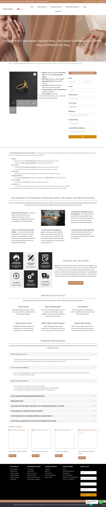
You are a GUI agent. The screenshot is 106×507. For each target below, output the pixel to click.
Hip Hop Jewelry (56, 7)
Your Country (73, 103)
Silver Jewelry (41, 7)
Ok (91, 504)
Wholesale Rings (24, 63)
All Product (16, 63)
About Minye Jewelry (72, 7)
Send (82, 137)
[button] (34, 74)
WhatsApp (72, 111)
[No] (104, 505)
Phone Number (73, 94)
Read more (12, 455)
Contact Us (58, 11)
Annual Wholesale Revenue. (77, 128)
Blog (84, 7)
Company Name (73, 119)
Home (32, 7)
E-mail (71, 86)
